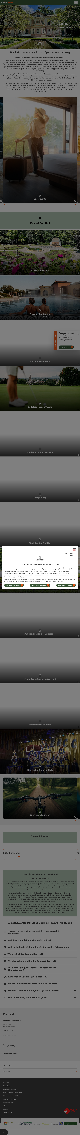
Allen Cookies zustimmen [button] (65, 585)
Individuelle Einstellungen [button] (39, 585)
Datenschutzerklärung (69, 553)
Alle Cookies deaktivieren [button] (13, 585)
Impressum (72, 555)
